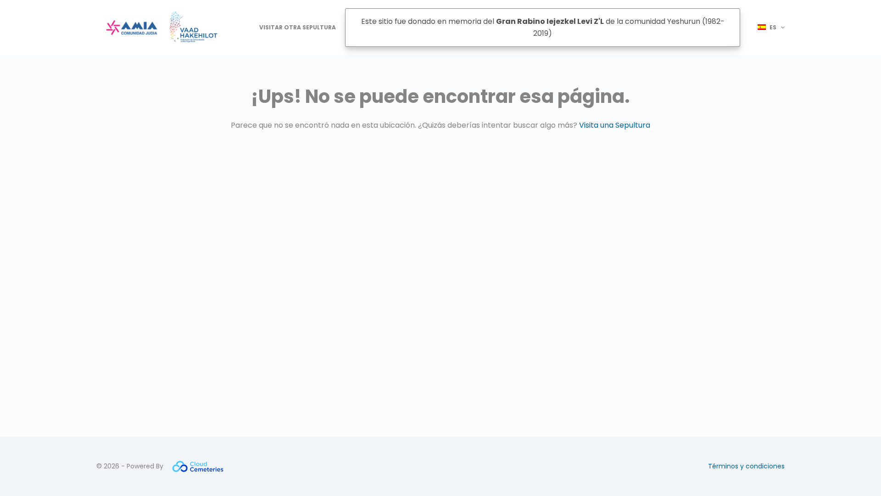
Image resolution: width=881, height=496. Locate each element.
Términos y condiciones (746, 466)
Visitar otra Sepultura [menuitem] (297, 27)
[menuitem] (767, 27)
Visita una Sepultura (614, 125)
